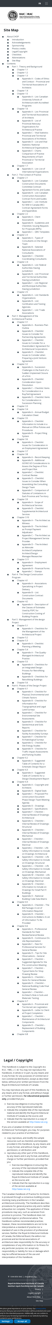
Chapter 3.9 (22, 499)
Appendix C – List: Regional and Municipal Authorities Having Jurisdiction (34, 286)
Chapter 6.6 (22, 926)
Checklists (16, 54)
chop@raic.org (30, 1276)
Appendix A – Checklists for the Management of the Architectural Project (35, 631)
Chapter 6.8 (22, 1034)
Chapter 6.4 (22, 781)
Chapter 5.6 (22, 682)
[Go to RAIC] (21, 15)
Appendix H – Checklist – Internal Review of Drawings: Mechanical (35, 832)
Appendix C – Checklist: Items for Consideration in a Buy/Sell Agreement (35, 391)
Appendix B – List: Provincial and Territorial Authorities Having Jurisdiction (35, 277)
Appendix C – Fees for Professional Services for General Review (34, 947)
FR (40, 3)
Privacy (38, 1289)
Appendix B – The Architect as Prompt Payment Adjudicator (35, 529)
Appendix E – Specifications (35, 808)
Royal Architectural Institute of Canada (26, 1283)
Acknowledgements (21, 42)
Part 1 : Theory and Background (27, 66)
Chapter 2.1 (22, 177)
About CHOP (13, 36)
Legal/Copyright (19, 51)
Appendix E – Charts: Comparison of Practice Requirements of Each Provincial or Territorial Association (33, 156)
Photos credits (19, 48)
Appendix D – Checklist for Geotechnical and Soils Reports (34, 724)
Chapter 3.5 (22, 418)
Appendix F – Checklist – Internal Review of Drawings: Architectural (35, 814)
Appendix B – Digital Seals (34, 790)
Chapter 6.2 (22, 757)
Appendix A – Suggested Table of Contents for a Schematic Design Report (34, 763)
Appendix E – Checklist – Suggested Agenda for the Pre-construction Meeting (34, 962)
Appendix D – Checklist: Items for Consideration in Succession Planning (36, 400)
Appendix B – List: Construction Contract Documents (32, 595)
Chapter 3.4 (22, 409)
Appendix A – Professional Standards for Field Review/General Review (34, 932)
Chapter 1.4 (22, 90)
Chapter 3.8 (22, 454)
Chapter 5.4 (22, 649)
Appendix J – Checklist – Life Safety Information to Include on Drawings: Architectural (36, 850)
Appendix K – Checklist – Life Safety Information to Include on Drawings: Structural (36, 859)
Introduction (18, 39)
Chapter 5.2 (22, 637)
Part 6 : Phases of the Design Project (29, 685)
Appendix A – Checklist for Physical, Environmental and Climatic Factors (35, 694)
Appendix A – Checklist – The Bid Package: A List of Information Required (35, 908)
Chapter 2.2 (22, 213)
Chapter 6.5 (22, 902)
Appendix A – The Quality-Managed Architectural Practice (34, 655)
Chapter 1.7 (22, 165)
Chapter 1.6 (22, 108)
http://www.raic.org (38, 1122)
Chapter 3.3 (22, 406)
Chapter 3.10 (23, 517)
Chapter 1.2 (22, 72)
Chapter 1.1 (22, 69)
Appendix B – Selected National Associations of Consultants (33, 250)
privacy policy (41, 1308)
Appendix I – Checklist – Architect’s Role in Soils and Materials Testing (35, 995)
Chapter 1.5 (22, 93)
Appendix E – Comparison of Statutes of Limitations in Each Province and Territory (35, 493)
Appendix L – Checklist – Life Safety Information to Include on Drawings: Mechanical (36, 869)
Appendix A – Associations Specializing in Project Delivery (34, 586)
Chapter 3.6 (22, 439)
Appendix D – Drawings (33, 805)
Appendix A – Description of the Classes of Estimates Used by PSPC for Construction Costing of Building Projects (35, 610)
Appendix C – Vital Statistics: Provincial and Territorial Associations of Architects (35, 135)
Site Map (16, 60)
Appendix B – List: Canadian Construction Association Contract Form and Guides (35, 195)
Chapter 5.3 (22, 640)
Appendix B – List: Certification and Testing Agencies (33, 304)
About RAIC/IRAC (34, 1297)
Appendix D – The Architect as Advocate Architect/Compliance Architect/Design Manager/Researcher (35, 550)
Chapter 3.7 (22, 451)
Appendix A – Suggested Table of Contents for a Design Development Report (35, 775)
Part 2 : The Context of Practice (26, 174)
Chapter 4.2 (22, 601)
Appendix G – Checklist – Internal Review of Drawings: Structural (35, 823)
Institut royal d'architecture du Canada (26, 1286)
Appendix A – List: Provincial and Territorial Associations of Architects (35, 114)
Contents (11, 63)
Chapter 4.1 (22, 580)
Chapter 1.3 (22, 75)
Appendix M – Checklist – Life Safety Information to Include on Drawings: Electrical (36, 878)
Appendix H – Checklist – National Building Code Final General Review (35, 986)
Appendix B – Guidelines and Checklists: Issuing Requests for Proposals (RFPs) (35, 225)
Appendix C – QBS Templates (35, 231)
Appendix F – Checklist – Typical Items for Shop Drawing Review (33, 971)
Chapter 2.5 (22, 292)
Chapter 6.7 (22, 1001)
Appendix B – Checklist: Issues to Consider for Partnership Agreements (34, 334)
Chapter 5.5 (22, 661)
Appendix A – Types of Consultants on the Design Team (34, 241)
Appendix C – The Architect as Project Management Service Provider (36, 538)
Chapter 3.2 (22, 364)
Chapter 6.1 (22, 688)
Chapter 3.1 (22, 322)
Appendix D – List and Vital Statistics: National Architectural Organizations (35, 144)
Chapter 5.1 (22, 625)
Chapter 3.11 (23, 559)
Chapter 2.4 (22, 262)
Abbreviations (18, 57)
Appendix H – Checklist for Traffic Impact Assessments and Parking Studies (35, 751)
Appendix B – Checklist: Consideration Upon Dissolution (33, 382)
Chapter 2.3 (22, 234)
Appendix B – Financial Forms (36, 568)
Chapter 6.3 (22, 769)
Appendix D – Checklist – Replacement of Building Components (33, 1028)
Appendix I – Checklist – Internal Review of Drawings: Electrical (35, 841)
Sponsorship (18, 45)
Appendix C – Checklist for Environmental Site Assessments (34, 715)
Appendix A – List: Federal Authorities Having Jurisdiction (34, 268)
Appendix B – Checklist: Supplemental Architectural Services (35, 511)
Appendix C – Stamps (32, 571)
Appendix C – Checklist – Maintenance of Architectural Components (36, 1019)
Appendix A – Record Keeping (36, 457)
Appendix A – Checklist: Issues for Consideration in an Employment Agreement (35, 445)
